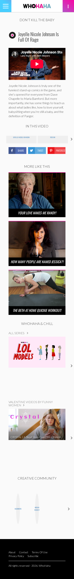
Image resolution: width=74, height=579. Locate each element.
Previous (5, 508)
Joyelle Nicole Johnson (21, 137)
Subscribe (33, 556)
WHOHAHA (37, 6)
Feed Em (52, 137)
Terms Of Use (40, 552)
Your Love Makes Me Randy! (37, 212)
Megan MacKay (37, 508)
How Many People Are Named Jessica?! (37, 261)
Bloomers (18, 508)
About (12, 552)
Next (68, 508)
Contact (23, 552)
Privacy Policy (16, 556)
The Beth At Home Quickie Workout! (37, 310)
